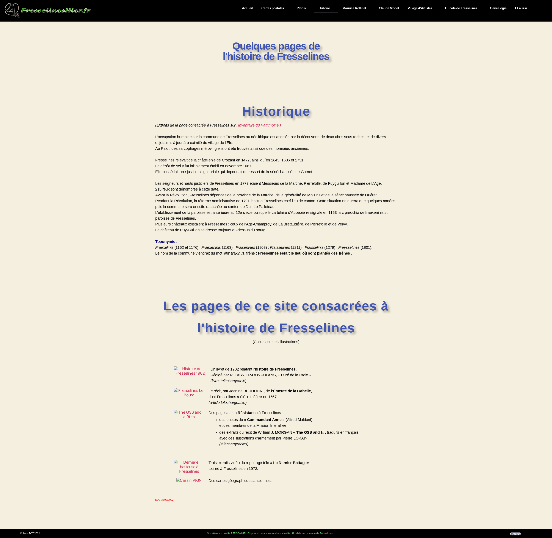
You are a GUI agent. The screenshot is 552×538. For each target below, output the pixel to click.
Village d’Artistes (420, 8)
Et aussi (521, 8)
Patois (301, 8)
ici (258, 533)
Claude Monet (389, 8)
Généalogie (498, 8)
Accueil (247, 8)
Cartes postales (272, 8)
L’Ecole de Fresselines (461, 8)
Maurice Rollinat (354, 8)
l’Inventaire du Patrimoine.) (259, 125)
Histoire (324, 8)
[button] (542, 5)
